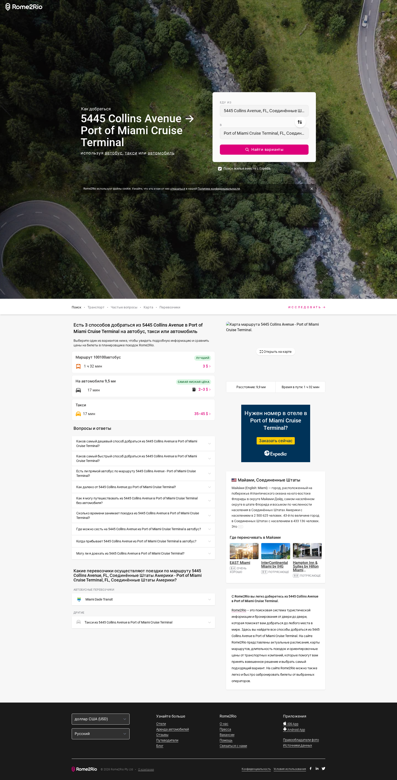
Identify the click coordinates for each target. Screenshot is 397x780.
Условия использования (290, 769)
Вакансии (227, 735)
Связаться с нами (233, 746)
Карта (148, 307)
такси (131, 153)
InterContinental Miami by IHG (274, 565)
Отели (161, 724)
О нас (224, 724)
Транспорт (96, 307)
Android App (296, 730)
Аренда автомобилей (172, 729)
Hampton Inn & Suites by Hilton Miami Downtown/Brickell (308, 568)
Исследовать (305, 307)
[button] (264, 150)
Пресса (225, 729)
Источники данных (297, 745)
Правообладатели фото (301, 740)
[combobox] (264, 110)
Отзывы (162, 735)
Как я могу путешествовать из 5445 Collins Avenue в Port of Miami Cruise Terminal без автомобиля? (137, 500)
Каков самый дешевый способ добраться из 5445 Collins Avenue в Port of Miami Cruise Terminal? (136, 443)
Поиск (76, 307)
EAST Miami (240, 563)
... (240, 526)
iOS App (292, 724)
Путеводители (167, 740)
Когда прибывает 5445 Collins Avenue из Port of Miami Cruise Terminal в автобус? (136, 541)
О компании (146, 769)
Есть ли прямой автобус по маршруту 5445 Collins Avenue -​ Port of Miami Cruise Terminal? (136, 473)
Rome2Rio (239, 610)
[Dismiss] (312, 189)
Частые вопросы (124, 307)
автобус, (114, 153)
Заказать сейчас (275, 440)
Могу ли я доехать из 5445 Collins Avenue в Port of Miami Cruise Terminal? (130, 553)
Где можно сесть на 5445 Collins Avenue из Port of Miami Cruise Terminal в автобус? (138, 529)
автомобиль (161, 153)
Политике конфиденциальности (219, 188)
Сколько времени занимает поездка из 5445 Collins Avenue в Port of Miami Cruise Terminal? (137, 515)
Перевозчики (169, 307)
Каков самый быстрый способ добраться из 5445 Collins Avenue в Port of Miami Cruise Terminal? (136, 458)
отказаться (177, 188)
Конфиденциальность (256, 769)
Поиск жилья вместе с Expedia (247, 168)
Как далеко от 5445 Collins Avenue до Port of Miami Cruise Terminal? (126, 487)
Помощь (226, 740)
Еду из (226, 102)
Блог (159, 746)
